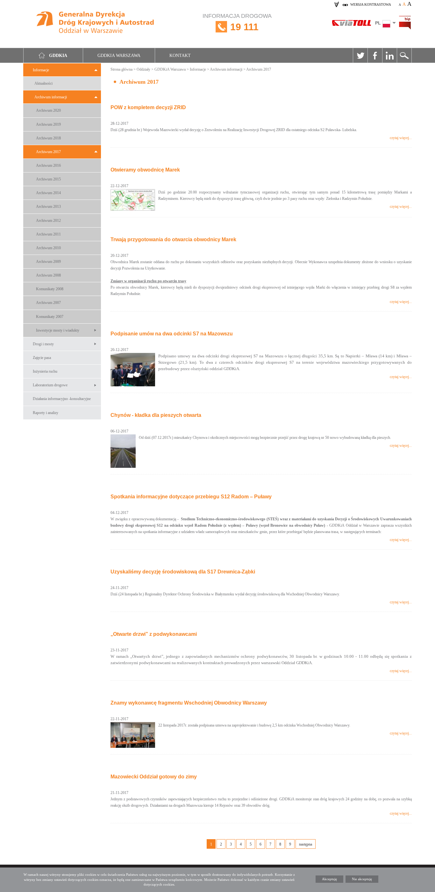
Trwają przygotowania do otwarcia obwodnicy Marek (173, 239)
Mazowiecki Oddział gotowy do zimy (154, 776)
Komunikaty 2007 (49, 316)
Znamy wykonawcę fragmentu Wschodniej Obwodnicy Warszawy (189, 703)
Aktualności (43, 83)
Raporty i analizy (45, 413)
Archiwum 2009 (48, 261)
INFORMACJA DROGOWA (237, 22)
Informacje (41, 70)
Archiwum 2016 (48, 165)
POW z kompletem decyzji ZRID (148, 107)
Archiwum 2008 (48, 275)
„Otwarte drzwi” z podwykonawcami (154, 634)
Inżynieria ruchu (45, 371)
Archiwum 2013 (48, 206)
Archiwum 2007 (48, 302)
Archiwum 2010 (48, 248)
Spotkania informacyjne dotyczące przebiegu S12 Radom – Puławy (191, 496)
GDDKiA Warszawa (170, 69)
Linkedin (389, 55)
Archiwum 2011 (48, 234)
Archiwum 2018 (48, 138)
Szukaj (404, 55)
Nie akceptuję (362, 879)
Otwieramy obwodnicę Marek (145, 169)
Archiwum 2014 (48, 193)
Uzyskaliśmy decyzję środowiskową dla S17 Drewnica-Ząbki (183, 571)
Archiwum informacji (50, 97)
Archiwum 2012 (48, 220)
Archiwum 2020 (48, 110)
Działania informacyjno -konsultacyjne (62, 399)
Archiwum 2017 (48, 152)
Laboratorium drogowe (50, 385)
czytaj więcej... (401, 138)
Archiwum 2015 (48, 179)
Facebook (374, 55)
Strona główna (121, 69)
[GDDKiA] (95, 23)
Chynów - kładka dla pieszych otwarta (156, 415)
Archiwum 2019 (48, 124)
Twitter (360, 55)
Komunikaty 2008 (49, 289)
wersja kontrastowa (370, 4)
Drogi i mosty (43, 344)
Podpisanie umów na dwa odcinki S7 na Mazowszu (172, 333)
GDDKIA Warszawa (118, 55)
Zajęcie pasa (42, 357)
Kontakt (180, 55)
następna (305, 844)
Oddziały (143, 69)
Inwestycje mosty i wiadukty (57, 330)
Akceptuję (329, 879)
